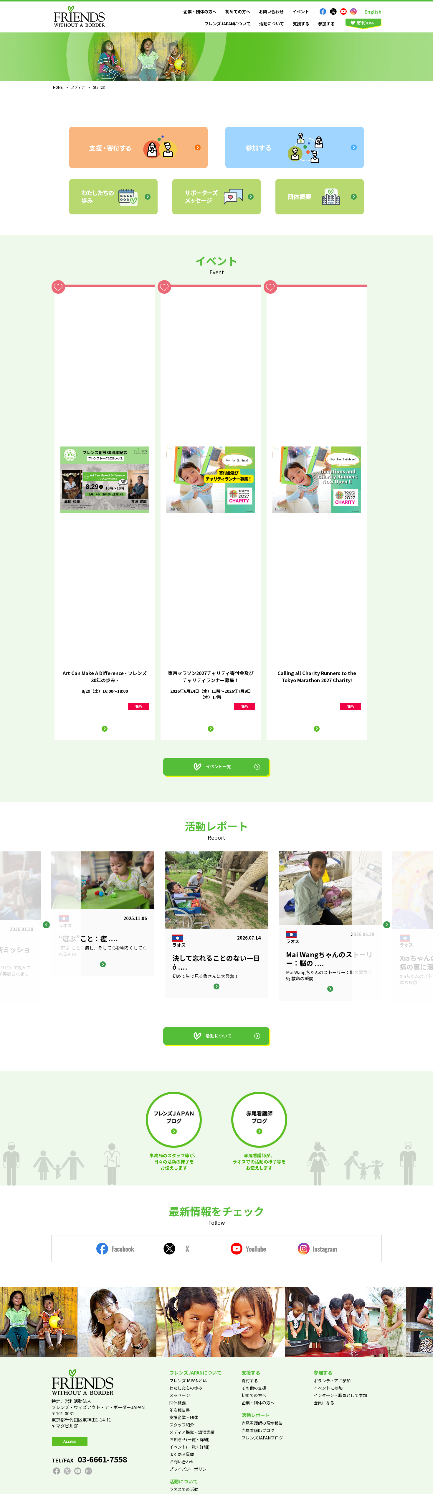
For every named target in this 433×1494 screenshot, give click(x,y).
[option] (216, 924)
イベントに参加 (328, 1388)
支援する (301, 24)
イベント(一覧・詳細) (189, 1447)
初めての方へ (237, 11)
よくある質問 (181, 1454)
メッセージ (179, 1395)
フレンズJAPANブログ (262, 1438)
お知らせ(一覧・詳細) (189, 1439)
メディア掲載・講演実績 (191, 1432)
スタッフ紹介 (181, 1425)
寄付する (250, 1380)
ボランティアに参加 (332, 1380)
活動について (271, 24)
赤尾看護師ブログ (258, 1430)
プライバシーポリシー (190, 1469)
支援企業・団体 (183, 1417)
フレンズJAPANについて (227, 24)
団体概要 (177, 1403)
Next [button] (386, 924)
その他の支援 (254, 1388)
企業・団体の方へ (200, 11)
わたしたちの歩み (185, 1388)
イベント (300, 11)
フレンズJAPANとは (188, 1380)
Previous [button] (46, 924)
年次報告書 (179, 1410)
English (372, 11)
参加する (326, 24)
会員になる (324, 1403)
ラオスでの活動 (183, 1489)
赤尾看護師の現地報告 (262, 1423)
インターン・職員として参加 (340, 1395)
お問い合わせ (271, 11)
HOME (58, 87)
